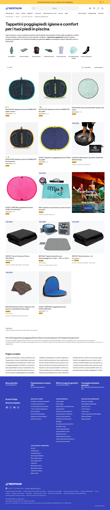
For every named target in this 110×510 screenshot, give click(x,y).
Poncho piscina (61, 56)
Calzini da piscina (86, 56)
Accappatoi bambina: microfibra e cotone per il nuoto (22, 365)
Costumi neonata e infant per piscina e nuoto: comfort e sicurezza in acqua (29, 370)
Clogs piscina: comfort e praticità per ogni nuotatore (22, 360)
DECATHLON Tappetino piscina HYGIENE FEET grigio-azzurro (21, 110)
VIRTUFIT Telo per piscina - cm (82, 256)
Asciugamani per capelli (73, 57)
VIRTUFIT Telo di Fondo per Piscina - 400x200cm (18, 257)
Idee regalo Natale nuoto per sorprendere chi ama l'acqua (23, 367)
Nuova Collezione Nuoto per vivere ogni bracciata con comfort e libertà (61, 360)
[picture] (22, 88)
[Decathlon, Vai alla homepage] (14, 8)
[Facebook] (7, 407)
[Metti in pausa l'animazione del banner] (100, 2)
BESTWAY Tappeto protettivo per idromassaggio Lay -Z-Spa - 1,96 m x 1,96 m (54, 257)
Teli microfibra (24, 56)
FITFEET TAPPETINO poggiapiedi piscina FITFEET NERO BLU (52, 308)
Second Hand (82, 13)
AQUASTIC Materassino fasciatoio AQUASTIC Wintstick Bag (88, 159)
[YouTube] (14, 407)
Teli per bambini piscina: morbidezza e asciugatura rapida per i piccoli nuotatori (63, 370)
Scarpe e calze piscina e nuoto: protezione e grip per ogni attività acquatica (29, 357)
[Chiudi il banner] (103, 2)
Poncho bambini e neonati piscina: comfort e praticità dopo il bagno (26, 362)
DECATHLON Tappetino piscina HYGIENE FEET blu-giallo (54, 110)
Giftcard (100, 13)
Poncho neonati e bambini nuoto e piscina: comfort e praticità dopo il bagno (62, 362)
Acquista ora (88, 208)
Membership (92, 13)
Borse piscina (36, 56)
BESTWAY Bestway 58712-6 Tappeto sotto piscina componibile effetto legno (20, 308)
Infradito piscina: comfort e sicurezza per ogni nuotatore (90, 357)
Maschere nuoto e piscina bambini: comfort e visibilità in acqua (58, 367)
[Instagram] (18, 407)
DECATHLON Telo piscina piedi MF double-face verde (88, 109)
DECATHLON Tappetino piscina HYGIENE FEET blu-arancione (21, 160)
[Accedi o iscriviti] (98, 8)
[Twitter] (10, 407)
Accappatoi (11, 56)
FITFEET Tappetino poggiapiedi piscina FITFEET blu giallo (55, 159)
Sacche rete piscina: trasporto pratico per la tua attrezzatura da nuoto (61, 365)
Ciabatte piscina (49, 56)
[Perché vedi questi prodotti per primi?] (82, 67)
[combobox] (99, 67)
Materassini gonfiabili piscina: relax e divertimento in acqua (57, 372)
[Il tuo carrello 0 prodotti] (102, 8)
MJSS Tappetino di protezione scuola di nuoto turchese (55, 208)
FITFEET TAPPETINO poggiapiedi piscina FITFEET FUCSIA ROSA (19, 208)
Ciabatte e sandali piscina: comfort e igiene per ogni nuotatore (58, 357)
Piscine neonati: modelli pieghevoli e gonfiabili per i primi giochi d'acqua (28, 372)
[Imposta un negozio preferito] (90, 8)
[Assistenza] (94, 8)
